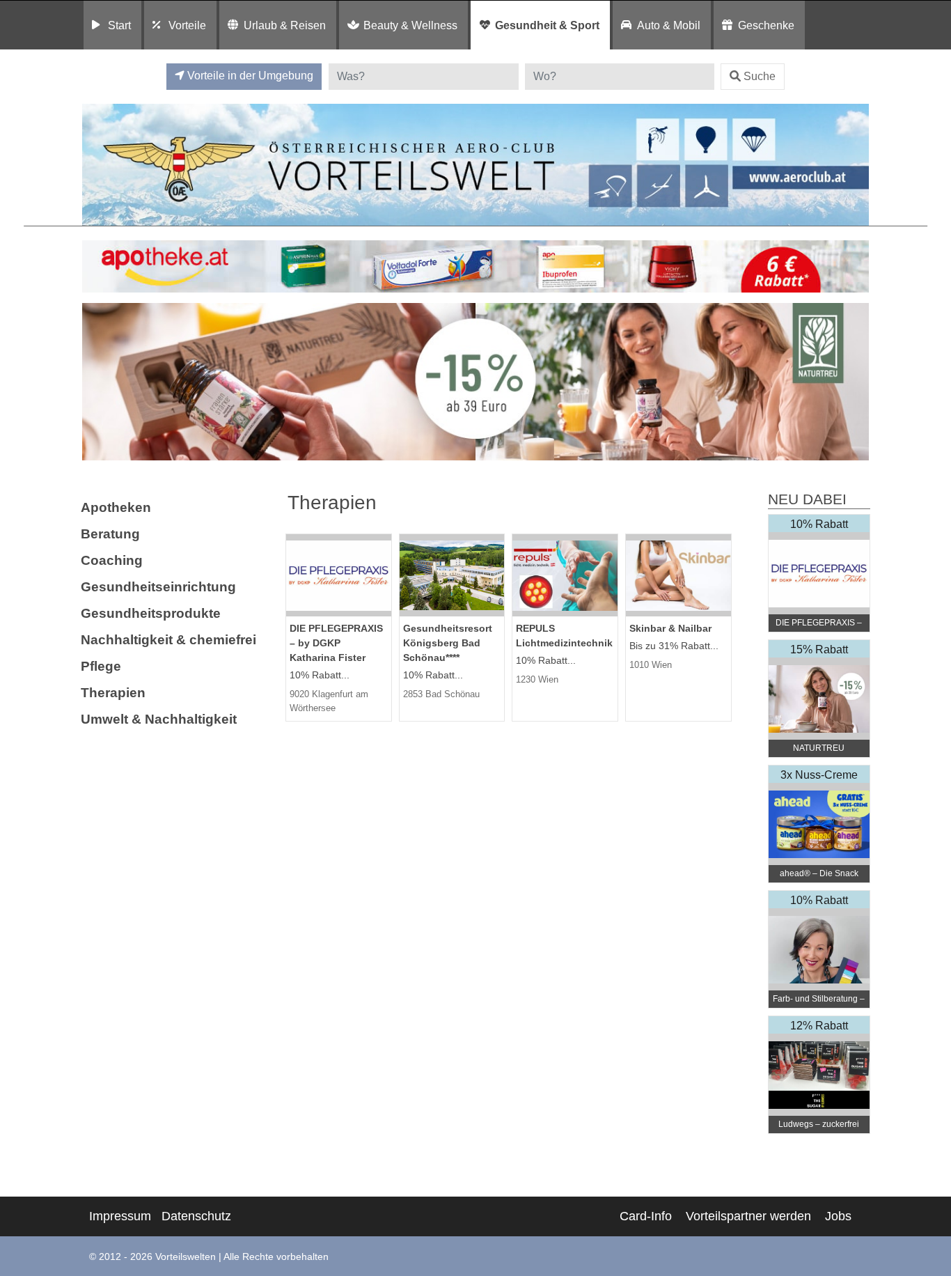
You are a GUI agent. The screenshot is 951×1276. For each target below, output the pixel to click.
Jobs (838, 1216)
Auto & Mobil (668, 25)
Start (119, 25)
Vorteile (187, 25)
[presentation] (95, 382)
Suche (760, 76)
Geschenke (766, 25)
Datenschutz (196, 1216)
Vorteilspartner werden (748, 1216)
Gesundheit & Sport (547, 25)
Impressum (120, 1216)
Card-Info (646, 1216)
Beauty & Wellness (410, 25)
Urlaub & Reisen (285, 25)
